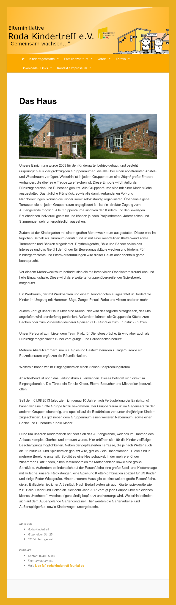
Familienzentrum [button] (76, 58)
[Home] (23, 58)
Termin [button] (121, 58)
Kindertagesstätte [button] (42, 58)
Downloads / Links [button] (35, 68)
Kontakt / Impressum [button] (72, 68)
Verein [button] (102, 58)
